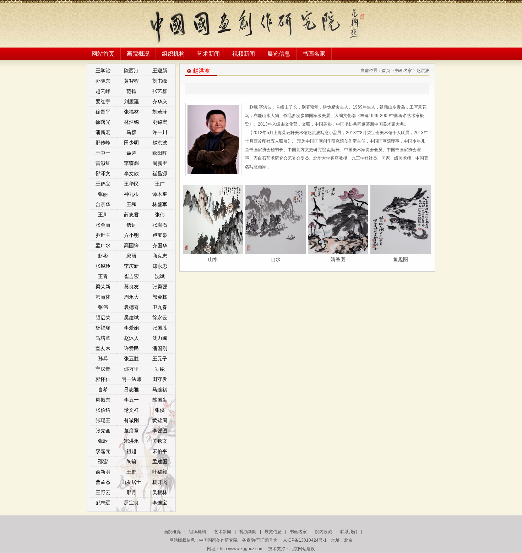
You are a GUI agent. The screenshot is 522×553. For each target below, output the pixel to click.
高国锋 (131, 245)
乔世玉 (103, 235)
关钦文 (159, 441)
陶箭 (131, 461)
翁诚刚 (131, 420)
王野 (131, 472)
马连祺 (159, 389)
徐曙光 (103, 122)
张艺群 (159, 91)
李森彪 (131, 163)
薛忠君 (131, 214)
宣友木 (103, 348)
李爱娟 (131, 328)
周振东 (103, 400)
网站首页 (103, 54)
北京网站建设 (302, 548)
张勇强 (159, 286)
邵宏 (103, 461)
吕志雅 (131, 389)
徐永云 (159, 317)
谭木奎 (159, 194)
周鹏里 (159, 163)
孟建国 (159, 461)
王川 (103, 214)
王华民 (131, 184)
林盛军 (159, 204)
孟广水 (103, 245)
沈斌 (160, 276)
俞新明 (103, 472)
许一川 (159, 132)
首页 (386, 70)
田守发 (159, 379)
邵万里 (131, 369)
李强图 (159, 430)
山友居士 (131, 482)
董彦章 (131, 430)
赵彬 (103, 256)
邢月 (131, 492)
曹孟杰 (103, 482)
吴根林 (159, 492)
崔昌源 (159, 173)
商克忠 (159, 256)
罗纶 (160, 369)
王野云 (103, 492)
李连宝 (159, 502)
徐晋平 (103, 112)
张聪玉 (103, 420)
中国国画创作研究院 (218, 540)
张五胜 (131, 358)
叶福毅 (159, 472)
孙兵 (103, 358)
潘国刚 (159, 348)
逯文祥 (131, 410)
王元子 (159, 358)
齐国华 (159, 245)
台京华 (103, 204)
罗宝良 (131, 502)
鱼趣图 (400, 259)
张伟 (160, 214)
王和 (131, 204)
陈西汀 (131, 70)
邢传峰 (103, 142)
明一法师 (131, 379)
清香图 (338, 259)
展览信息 (278, 54)
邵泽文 (103, 173)
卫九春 (159, 307)
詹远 (131, 225)
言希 (103, 389)
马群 (131, 132)
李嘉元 (103, 451)
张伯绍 (103, 410)
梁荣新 (103, 286)
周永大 (131, 297)
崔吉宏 (131, 276)
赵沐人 (131, 338)
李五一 (131, 400)
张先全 (103, 430)
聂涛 (131, 153)
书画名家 (314, 54)
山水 (213, 259)
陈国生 (159, 400)
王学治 (103, 70)
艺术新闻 (208, 54)
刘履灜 (131, 101)
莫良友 (131, 286)
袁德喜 (131, 307)
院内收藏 (323, 531)
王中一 (103, 153)
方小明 (131, 235)
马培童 (103, 338)
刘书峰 (159, 81)
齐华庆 (159, 101)
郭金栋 (159, 297)
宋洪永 (131, 441)
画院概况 (138, 54)
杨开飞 (159, 482)
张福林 (131, 112)
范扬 (131, 91)
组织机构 (173, 54)
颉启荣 (103, 317)
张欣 (103, 441)
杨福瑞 (103, 328)
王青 (103, 276)
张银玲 (103, 266)
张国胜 (159, 328)
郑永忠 (159, 266)
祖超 (131, 451)
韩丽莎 (103, 297)
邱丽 (131, 256)
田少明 (131, 142)
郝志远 (103, 502)
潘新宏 (103, 132)
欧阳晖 (159, 153)
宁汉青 (103, 369)
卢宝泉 (159, 235)
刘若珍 (159, 112)
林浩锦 (131, 122)
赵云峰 (103, 91)
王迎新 (159, 70)
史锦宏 (159, 122)
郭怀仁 (103, 379)
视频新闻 (243, 54)
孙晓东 (103, 81)
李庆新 (131, 266)
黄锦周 (159, 420)
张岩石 (159, 225)
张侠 (160, 410)
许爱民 (131, 348)
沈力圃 (159, 338)
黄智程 (131, 81)
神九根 (131, 194)
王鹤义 (103, 184)
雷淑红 (103, 163)
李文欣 (131, 173)
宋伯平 (159, 451)
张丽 (103, 194)
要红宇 (103, 101)
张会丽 (103, 225)
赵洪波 (159, 142)
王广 (160, 184)
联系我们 (348, 531)
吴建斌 (131, 317)
